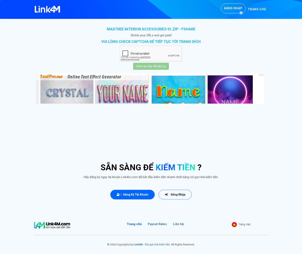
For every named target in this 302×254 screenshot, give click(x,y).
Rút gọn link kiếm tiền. (158, 244)
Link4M (138, 244)
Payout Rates (157, 224)
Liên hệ (178, 224)
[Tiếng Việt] (234, 224)
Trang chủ (257, 9)
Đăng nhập (233, 8)
